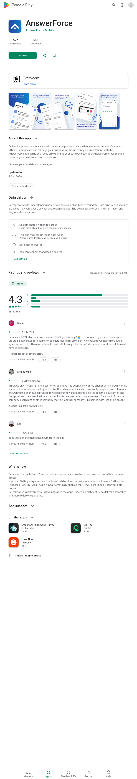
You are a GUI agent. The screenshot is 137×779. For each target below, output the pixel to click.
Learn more (29, 83)
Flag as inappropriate (25, 555)
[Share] (44, 55)
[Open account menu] (131, 5)
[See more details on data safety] (20, 258)
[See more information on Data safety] (31, 197)
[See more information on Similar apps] (32, 517)
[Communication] (21, 186)
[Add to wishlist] (54, 55)
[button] (19, 111)
